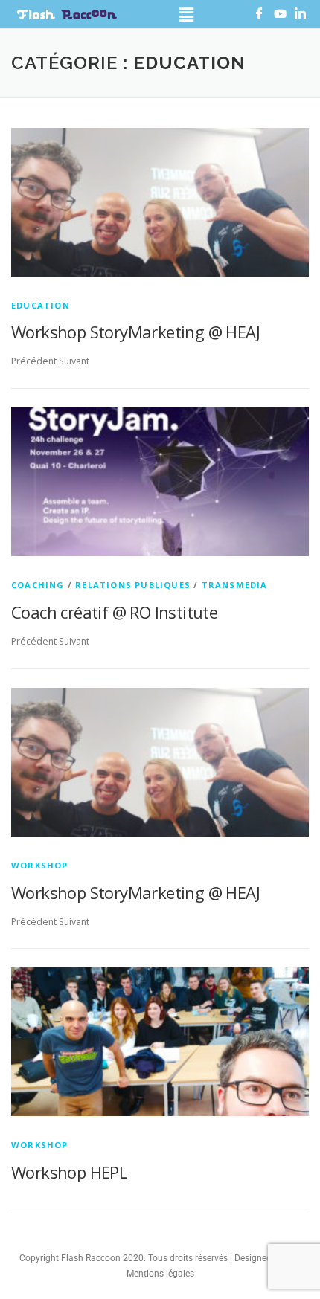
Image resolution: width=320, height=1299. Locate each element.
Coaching (38, 584)
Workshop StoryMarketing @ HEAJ (135, 331)
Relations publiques (133, 584)
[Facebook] (263, 16)
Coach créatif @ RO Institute (114, 612)
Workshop (39, 865)
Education (40, 305)
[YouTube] (283, 16)
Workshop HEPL (69, 1172)
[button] (186, 14)
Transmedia (235, 584)
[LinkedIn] (304, 16)
